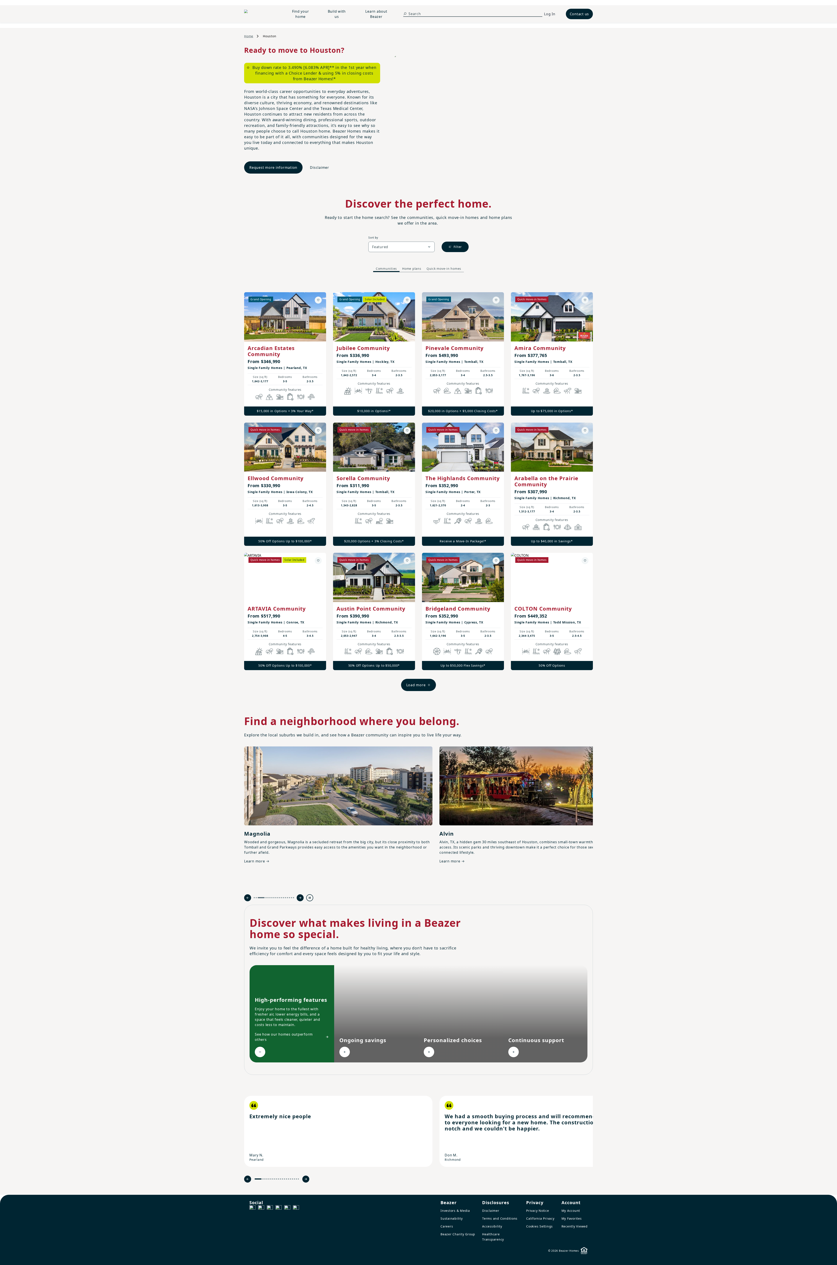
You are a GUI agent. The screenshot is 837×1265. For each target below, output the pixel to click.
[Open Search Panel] (405, 13)
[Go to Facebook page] (252, 1208)
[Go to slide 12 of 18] (281, 897)
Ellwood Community (276, 478)
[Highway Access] (311, 397)
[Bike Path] (358, 390)
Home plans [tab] (411, 268)
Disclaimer (319, 167)
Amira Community (540, 348)
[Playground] (389, 521)
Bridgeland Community (457, 608)
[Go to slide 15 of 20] (288, 1179)
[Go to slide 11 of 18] (279, 897)
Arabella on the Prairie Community (546, 481)
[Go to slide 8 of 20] (274, 1179)
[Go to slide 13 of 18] (283, 897)
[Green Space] (447, 390)
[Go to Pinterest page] (296, 1208)
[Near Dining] (300, 397)
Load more (416, 685)
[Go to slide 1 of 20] (258, 1179)
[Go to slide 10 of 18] (277, 897)
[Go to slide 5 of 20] (268, 1179)
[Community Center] (578, 527)
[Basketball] (436, 651)
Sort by (373, 237)
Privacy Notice (537, 1211)
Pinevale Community (454, 348)
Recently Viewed (574, 1226)
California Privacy (540, 1218)
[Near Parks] (280, 397)
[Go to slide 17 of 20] (292, 1179)
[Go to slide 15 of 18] (287, 897)
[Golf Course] (436, 521)
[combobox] (401, 247)
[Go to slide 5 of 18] (268, 897)
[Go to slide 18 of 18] (293, 897)
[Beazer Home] (260, 14)
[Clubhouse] (567, 527)
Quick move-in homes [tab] (444, 268)
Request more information (273, 167)
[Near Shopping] (290, 397)
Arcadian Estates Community (271, 351)
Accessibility (492, 1226)
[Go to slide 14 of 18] (285, 897)
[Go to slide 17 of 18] (291, 897)
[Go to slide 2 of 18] (256, 897)
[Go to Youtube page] (287, 1208)
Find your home (300, 14)
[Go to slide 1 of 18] (254, 897)
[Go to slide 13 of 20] (284, 1179)
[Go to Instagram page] (261, 1208)
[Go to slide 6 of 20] (270, 1179)
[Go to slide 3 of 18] (258, 897)
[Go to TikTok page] (270, 1208)
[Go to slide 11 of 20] (280, 1179)
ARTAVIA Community (277, 608)
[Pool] (379, 390)
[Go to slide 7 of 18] (271, 897)
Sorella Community (363, 478)
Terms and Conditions (499, 1218)
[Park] (379, 521)
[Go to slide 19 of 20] (296, 1179)
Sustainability (452, 1218)
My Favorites (571, 1218)
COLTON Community (543, 608)
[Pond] (400, 390)
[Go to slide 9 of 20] (276, 1179)
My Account (570, 1211)
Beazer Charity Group (458, 1234)
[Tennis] (457, 521)
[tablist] (418, 268)
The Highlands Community (462, 478)
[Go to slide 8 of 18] (273, 897)
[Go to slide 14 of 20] (286, 1179)
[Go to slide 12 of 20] (282, 1179)
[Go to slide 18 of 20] (294, 1179)
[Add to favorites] (318, 300)
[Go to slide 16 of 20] (290, 1179)
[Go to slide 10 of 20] (278, 1179)
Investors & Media (455, 1211)
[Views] (269, 397)
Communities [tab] (386, 268)
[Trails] (259, 397)
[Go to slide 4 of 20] (266, 1179)
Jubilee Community (363, 348)
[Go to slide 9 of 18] (275, 897)
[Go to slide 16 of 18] (289, 897)
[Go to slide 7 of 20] (272, 1179)
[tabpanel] (418, 487)
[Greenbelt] (567, 390)
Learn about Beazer (376, 14)
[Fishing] (368, 390)
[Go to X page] (279, 1208)
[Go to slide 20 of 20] (298, 1179)
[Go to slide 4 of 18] (263, 897)
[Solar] (348, 390)
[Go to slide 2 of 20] (263, 1179)
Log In (549, 14)
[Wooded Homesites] (557, 651)
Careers (447, 1226)
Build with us (337, 14)
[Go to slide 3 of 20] (264, 1179)
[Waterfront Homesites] (536, 527)
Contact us (579, 14)
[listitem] (338, 1131)
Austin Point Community (371, 608)
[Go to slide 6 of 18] (269, 897)
